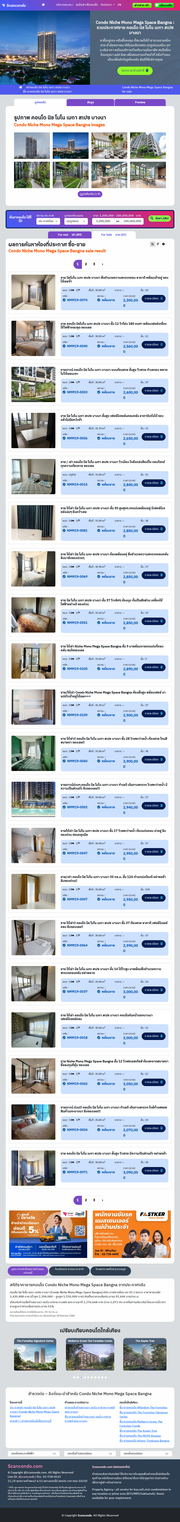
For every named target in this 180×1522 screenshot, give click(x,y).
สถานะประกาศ (45, 216)
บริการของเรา (64, 4)
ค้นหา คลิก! (162, 218)
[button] (7, 48)
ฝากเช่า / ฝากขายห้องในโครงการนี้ (30, 1421)
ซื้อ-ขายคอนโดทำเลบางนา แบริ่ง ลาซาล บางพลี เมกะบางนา (88, 1419)
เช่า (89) (70, 234)
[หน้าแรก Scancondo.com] (43, 4)
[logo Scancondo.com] (20, 5)
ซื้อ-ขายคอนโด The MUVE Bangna (140, 1436)
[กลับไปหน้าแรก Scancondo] (20, 87)
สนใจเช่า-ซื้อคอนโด (87, 4)
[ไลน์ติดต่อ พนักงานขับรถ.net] (165, 5)
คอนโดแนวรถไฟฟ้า (22, 1453)
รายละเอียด (152, 298)
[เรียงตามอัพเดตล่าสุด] (163, 244)
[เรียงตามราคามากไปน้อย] (158, 244)
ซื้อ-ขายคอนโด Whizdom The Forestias (143, 1407)
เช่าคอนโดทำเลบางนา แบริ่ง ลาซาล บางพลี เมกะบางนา (90, 1409)
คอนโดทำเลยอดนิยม (80, 1453)
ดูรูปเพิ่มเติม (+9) (90, 194)
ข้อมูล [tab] (90, 102)
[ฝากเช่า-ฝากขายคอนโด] (142, 5)
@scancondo (26, 1477)
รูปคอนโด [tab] (40, 102)
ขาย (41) (113, 234)
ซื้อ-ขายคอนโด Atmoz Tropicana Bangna (144, 1441)
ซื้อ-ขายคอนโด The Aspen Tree (138, 1431)
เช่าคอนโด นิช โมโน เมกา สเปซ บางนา (48, 87)
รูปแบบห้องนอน (73, 216)
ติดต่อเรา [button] (107, 4)
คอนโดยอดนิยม (133, 1453)
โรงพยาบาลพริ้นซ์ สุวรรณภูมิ (111, 1269)
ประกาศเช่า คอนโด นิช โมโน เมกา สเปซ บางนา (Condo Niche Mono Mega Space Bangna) (34, 1412)
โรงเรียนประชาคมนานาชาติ (69, 1269)
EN (119, 4)
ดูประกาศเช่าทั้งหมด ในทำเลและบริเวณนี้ (28, 1271)
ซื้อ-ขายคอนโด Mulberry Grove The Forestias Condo (141, 1423)
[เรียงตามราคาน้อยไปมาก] (152, 244)
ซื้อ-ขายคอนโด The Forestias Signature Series (144, 1414)
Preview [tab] (140, 102)
